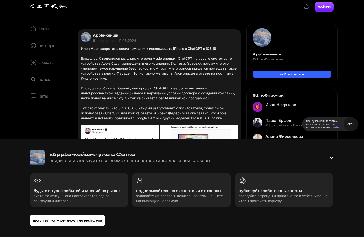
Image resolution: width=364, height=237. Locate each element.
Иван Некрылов (280, 104)
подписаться (292, 74)
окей (350, 124)
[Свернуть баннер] (331, 158)
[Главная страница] (49, 7)
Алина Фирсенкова (284, 136)
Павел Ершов (278, 120)
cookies (335, 127)
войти (324, 6)
